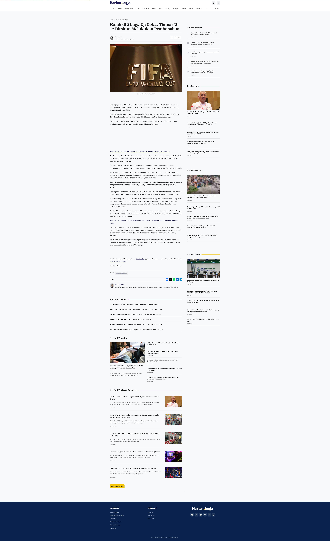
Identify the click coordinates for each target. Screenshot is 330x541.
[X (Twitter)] (196, 515)
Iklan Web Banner (115, 525)
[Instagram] (200, 515)
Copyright (113, 518)
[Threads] (209, 515)
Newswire (118, 37)
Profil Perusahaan (115, 522)
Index (216, 8)
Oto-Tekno (145, 8)
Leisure (184, 8)
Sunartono (119, 284)
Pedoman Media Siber (117, 515)
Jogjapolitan (129, 8)
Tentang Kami (114, 512)
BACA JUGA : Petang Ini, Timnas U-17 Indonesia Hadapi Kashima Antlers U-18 (140, 151)
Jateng (168, 8)
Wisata (154, 8)
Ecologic (175, 8)
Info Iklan (113, 528)
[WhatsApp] (213, 515)
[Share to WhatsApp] (174, 279)
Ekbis (137, 8)
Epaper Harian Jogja (118, 261)
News (120, 8)
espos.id (150, 512)
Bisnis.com (151, 515)
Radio (191, 8)
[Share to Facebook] (167, 279)
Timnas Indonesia (121, 273)
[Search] (213, 3)
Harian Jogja (141, 259)
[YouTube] (205, 515)
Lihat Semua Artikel (117, 486)
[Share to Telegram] (181, 279)
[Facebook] (192, 515)
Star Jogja (151, 518)
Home (113, 8)
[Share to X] (170, 279)
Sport (160, 8)
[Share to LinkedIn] (177, 279)
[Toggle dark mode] (218, 3)
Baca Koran (199, 8)
